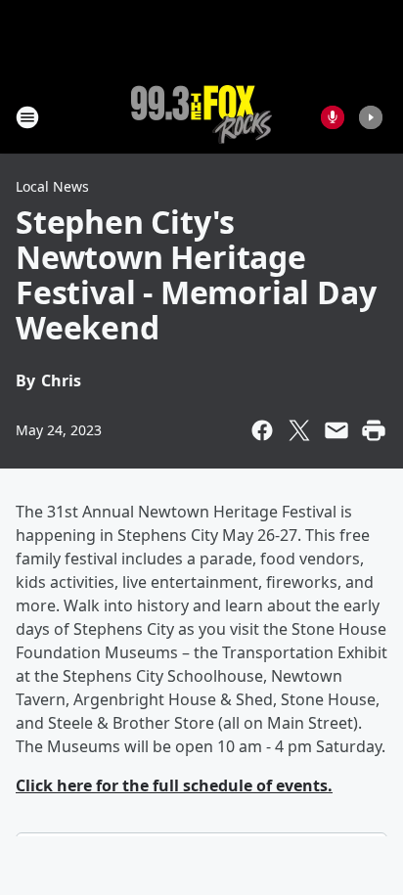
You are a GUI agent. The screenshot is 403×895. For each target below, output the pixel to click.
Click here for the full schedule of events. (174, 785)
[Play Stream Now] (370, 117)
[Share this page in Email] (336, 430)
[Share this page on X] (299, 430)
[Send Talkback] (332, 117)
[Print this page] (373, 430)
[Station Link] (201, 117)
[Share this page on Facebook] (262, 430)
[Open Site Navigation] (27, 117)
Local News (52, 186)
